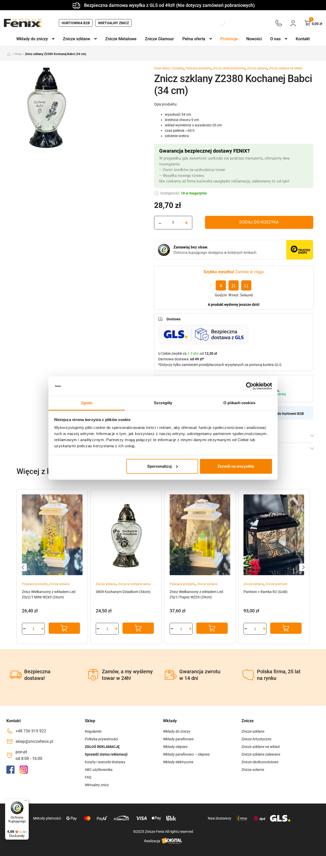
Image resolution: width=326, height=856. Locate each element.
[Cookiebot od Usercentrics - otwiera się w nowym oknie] (249, 386)
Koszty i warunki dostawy (105, 762)
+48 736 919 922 (31, 731)
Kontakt (303, 38)
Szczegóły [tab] (163, 403)
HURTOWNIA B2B (76, 23)
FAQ (88, 777)
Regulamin (93, 731)
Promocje (229, 38)
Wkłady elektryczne (178, 762)
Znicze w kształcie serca (134, 584)
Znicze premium (276, 584)
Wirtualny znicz (113, 23)
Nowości (254, 38)
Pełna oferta (193, 38)
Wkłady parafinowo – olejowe (186, 754)
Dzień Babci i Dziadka (169, 68)
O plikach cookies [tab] (239, 403)
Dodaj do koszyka (259, 222)
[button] (23, 567)
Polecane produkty (198, 68)
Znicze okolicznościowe (229, 68)
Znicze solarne (252, 770)
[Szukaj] (217, 23)
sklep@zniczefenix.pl (34, 741)
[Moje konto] (293, 23)
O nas (275, 38)
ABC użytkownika (99, 770)
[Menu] (26, 802)
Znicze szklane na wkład (285, 68)
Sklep (18, 54)
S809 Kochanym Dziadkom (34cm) (123, 592)
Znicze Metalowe (121, 38)
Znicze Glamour (159, 38)
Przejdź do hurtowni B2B (284, 414)
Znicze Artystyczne (256, 739)
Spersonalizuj (159, 466)
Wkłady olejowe (175, 747)
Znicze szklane (76, 38)
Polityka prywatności (101, 739)
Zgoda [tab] (86, 403)
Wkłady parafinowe (178, 739)
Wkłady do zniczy (32, 38)
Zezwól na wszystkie (236, 466)
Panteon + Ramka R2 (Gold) (265, 592)
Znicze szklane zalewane (260, 754)
